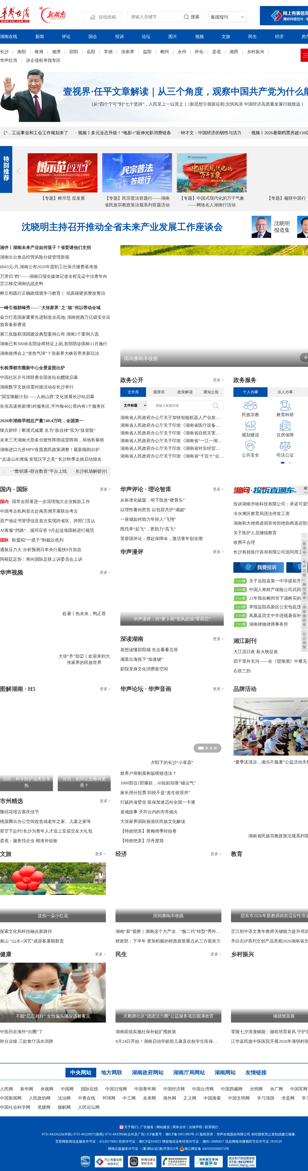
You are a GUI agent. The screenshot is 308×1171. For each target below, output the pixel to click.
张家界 (127, 51)
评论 (66, 36)
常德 (108, 51)
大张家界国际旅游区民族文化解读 (152, 821)
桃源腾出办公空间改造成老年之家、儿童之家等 (45, 821)
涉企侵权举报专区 (43, 60)
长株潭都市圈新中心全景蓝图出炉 (32, 367)
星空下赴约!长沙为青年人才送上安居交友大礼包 (46, 831)
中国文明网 (239, 1098)
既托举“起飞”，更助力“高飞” (148, 529)
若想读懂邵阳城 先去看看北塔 (149, 649)
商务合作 (179, 1127)
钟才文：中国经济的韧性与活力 (185, 132)
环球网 (109, 1098)
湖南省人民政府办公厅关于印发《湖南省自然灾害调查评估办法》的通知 (172, 433)
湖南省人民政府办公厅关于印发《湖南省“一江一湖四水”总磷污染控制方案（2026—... (172, 440)
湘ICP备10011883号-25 (182, 1134)
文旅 (226, 36)
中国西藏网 (232, 1089)
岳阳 (91, 51)
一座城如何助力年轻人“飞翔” (148, 519)
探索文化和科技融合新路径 (26, 931)
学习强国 (265, 1098)
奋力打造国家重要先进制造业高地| (33, 317)
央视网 (46, 1089)
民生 (252, 36)
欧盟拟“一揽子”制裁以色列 (38, 540)
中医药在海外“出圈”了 (21, 1031)
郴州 (164, 51)
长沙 (4, 51)
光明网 (256, 1089)
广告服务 (147, 1127)
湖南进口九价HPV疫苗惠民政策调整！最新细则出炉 (50, 449)
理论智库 (159, 489)
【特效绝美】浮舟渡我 (142, 840)
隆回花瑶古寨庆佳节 (19, 811)
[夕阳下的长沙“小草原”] (172, 726)
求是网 (288, 1098)
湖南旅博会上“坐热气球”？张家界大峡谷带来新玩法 (49, 353)
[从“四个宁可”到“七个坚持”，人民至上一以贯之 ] (139, 104)
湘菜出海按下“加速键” (141, 659)
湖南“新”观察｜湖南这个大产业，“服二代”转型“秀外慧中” (168, 931)
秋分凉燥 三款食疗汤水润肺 (26, 1041)
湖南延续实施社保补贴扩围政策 (146, 1031)
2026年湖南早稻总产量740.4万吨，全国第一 (41, 420)
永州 (182, 51)
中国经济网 (174, 1089)
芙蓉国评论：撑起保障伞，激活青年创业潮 (161, 538)
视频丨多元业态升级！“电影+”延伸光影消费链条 (98, 132)
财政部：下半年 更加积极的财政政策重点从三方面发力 (168, 941)
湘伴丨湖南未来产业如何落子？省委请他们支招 (45, 247)
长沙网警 (304, 640)
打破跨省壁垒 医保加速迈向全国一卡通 (157, 802)
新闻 (39, 36)
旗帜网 (64, 1107)
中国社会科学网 (15, 1107)
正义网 (189, 1098)
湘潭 (56, 51)
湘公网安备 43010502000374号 (206, 1149)
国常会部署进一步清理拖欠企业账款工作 (51, 501)
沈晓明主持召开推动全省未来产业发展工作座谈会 (122, 227)
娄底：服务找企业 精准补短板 (29, 840)
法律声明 (195, 1127)
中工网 (129, 1098)
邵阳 (73, 51)
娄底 (216, 51)
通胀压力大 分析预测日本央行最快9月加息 (40, 549)
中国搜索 (212, 1098)
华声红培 (8, 60)
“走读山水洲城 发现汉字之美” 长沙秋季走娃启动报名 (51, 459)
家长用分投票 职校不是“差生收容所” (155, 792)
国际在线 (89, 1089)
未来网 (149, 1098)
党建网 (44, 1107)
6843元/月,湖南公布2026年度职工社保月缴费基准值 (49, 266)
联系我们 (211, 1127)
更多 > (218, 380)
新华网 (26, 1089)
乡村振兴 (255, 51)
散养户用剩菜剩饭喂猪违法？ (148, 773)
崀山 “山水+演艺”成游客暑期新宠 (32, 941)
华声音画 (159, 689)
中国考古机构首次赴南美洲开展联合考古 (39, 511)
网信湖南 (304, 591)
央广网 (276, 1089)
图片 (172, 36)
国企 (93, 36)
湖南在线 (8, 36)
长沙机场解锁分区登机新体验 (94, 471)
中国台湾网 (203, 1089)
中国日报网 (116, 1089)
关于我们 (131, 1127)
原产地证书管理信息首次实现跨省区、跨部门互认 (47, 520)
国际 (4, 540)
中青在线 (86, 1098)
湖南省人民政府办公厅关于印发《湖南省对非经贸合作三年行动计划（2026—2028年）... (172, 448)
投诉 (119, 36)
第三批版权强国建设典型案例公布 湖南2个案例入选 (49, 334)
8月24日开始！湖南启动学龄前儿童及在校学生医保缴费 (168, 1041)
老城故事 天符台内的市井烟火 (149, 811)
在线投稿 (107, 17)
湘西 (234, 51)
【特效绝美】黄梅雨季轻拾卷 (148, 831)
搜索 (195, 16)
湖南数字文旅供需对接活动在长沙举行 (37, 387)
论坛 (146, 36)
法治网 (64, 1098)
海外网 (169, 1098)
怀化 (199, 51)
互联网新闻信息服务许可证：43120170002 (86, 1141)
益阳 (147, 51)
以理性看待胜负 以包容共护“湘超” (153, 509)
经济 (279, 36)
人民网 (6, 1089)
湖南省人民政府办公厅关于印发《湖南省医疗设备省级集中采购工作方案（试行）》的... (172, 425)
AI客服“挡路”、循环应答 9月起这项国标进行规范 (47, 530)
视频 (199, 36)
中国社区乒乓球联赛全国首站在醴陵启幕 (39, 377)
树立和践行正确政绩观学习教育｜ (32, 293)
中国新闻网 (11, 1098)
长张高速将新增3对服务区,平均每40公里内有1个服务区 (52, 406)
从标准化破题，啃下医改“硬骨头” (152, 500)
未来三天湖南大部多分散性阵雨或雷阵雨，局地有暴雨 (52, 440)
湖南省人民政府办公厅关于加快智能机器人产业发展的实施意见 (172, 417)
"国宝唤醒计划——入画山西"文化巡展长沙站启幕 (47, 396)
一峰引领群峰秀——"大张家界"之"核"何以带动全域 (50, 307)
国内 (4, 501)
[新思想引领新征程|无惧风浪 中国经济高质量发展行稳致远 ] (245, 104)
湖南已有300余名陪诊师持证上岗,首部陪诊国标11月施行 (53, 343)
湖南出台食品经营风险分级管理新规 (34, 257)
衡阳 (21, 51)
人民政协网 (40, 1098)
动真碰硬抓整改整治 (85, 293)
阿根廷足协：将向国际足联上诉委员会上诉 (41, 559)
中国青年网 (145, 1089)
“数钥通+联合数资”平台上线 (30, 471)
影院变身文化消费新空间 (144, 669)
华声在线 (304, 568)
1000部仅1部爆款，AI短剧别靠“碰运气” (158, 783)
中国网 (67, 1089)
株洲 (39, 51)
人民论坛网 (89, 1107)
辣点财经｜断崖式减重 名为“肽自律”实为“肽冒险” (48, 430)
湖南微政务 (304, 615)
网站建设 (163, 1127)
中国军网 (299, 1089)
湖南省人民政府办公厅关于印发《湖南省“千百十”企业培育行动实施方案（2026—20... (172, 456)
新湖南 (304, 548)
